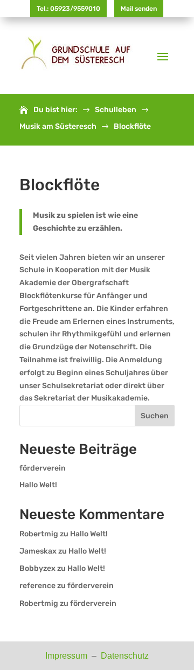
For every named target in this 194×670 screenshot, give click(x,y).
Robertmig (38, 533)
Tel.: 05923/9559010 (68, 8)
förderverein (42, 468)
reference (37, 585)
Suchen (155, 415)
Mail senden (139, 8)
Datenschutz (125, 655)
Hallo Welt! (38, 484)
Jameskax (38, 551)
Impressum (67, 655)
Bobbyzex (37, 568)
